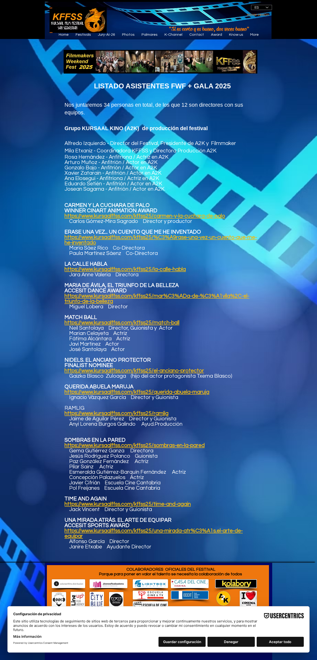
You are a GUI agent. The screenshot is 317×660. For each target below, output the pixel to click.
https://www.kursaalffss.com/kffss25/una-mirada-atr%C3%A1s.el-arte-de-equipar (154, 533)
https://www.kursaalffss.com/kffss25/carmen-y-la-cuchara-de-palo (145, 216)
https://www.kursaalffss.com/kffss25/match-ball (122, 322)
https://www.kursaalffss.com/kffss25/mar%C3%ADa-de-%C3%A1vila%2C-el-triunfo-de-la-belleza (157, 298)
